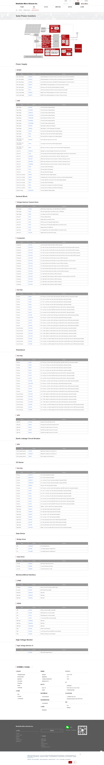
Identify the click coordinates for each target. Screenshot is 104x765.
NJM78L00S (31, 115)
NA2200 (30, 424)
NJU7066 (30, 380)
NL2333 (30, 312)
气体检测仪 (19, 683)
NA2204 (30, 432)
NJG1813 (30, 590)
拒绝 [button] (74, 762)
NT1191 (30, 615)
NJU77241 (31, 268)
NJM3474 (30, 511)
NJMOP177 (31, 474)
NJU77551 (31, 330)
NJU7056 (30, 338)
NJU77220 (31, 252)
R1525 (30, 147)
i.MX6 (68, 679)
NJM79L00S (31, 190)
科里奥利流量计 (20, 676)
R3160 (30, 214)
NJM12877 (31, 158)
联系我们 (86, 0)
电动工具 (44, 687)
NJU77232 (31, 263)
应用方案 (20, 10)
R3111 (30, 216)
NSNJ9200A (31, 625)
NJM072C (30, 514)
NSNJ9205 (31, 620)
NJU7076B (31, 317)
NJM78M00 (31, 120)
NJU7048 (30, 524)
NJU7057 (30, 341)
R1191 (30, 153)
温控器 (18, 685)
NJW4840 (30, 563)
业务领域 (17, 736)
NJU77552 (31, 333)
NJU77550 (31, 328)
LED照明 (19, 696)
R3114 (30, 222)
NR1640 (30, 174)
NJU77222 (31, 255)
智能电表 (44, 674)
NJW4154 (30, 79)
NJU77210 (31, 247)
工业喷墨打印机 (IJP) (71, 696)
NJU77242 (31, 271)
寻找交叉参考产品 (44, 743)
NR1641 (30, 177)
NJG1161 (30, 631)
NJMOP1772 (31, 477)
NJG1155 (30, 610)
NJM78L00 (31, 112)
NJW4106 (30, 128)
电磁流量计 (19, 679)
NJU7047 (30, 522)
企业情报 (82, 6)
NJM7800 (30, 107)
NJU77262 (31, 284)
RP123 (30, 187)
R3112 (30, 219)
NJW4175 (30, 84)
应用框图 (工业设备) (26, 10)
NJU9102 (30, 451)
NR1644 (30, 179)
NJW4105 (30, 125)
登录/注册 (77, 3)
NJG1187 (30, 612)
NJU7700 (30, 232)
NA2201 (30, 456)
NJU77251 (31, 276)
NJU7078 (30, 325)
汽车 (68, 705)
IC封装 (42, 742)
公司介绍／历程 (19, 735)
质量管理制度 (43, 739)
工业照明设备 (20, 698)
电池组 (43, 690)
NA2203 (30, 429)
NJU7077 (30, 322)
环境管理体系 (43, 740)
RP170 (30, 169)
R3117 (30, 227)
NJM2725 (30, 506)
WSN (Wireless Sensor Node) (73, 687)
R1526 (30, 133)
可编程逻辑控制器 (21, 674)
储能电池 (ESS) (45, 681)
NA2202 (30, 427)
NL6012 (30, 304)
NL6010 (30, 299)
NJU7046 (30, 519)
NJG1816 (30, 587)
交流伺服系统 (45, 703)
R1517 (30, 136)
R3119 (30, 211)
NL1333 (30, 309)
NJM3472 (30, 509)
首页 (16, 10)
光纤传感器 (19, 681)
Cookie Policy (30, 757)
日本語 (70, 0)
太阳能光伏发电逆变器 (47, 679)
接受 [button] (70, 762)
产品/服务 (22, 6)
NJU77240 (31, 265)
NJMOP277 (31, 480)
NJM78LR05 (31, 117)
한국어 (81, 0)
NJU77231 (31, 260)
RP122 (30, 185)
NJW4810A (31, 546)
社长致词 (17, 733)
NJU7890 (30, 652)
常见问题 (42, 745)
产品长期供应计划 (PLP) (45, 746)
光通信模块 (69, 685)
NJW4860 (30, 568)
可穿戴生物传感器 (70, 690)
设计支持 (46, 6)
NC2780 (30, 87)
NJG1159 (30, 628)
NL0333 (30, 307)
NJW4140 (30, 92)
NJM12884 (31, 161)
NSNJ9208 (31, 623)
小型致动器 (19, 687)
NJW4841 (30, 566)
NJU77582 (31, 527)
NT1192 (30, 618)
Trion (68, 676)
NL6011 (30, 301)
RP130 (30, 166)
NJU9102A (31, 453)
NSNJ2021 (31, 597)
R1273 (30, 89)
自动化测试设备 (45, 696)
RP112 (30, 182)
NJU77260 (31, 281)
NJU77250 (31, 273)
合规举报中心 (18, 741)
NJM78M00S (31, 123)
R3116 (30, 224)
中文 (78, 0)
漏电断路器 (44, 676)
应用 (34, 6)
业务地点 (17, 738)
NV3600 (30, 208)
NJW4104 (30, 139)
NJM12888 (31, 164)
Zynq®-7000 (69, 674)
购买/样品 (70, 6)
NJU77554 (31, 336)
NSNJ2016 (31, 595)
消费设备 (69, 707)
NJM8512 (30, 485)
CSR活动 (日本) (19, 739)
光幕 (18, 694)
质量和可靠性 (58, 6)
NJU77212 (31, 250)
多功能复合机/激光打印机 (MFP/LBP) (75, 698)
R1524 (30, 143)
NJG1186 (30, 633)
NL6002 (30, 296)
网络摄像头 (44, 710)
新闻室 (66, 0)
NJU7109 (30, 244)
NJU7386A (31, 551)
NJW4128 (30, 76)
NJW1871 (30, 95)
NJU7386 (30, 548)
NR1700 (30, 131)
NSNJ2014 (31, 592)
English (74, 0)
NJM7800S (31, 110)
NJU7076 (30, 320)
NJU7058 (30, 343)
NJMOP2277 (31, 482)
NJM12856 (31, 156)
